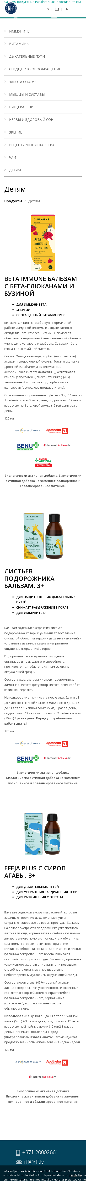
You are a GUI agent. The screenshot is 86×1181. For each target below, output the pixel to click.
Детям (15, 170)
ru (57, 9)
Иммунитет (20, 31)
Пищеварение (22, 107)
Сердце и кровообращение (35, 69)
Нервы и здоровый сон (31, 119)
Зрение (15, 132)
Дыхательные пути (27, 56)
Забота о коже (22, 81)
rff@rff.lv (66, 15)
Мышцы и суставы (27, 94)
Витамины (19, 43)
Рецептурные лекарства (31, 145)
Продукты (13, 201)
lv (47, 9)
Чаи (12, 157)
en (66, 9)
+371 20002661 (33, 15)
